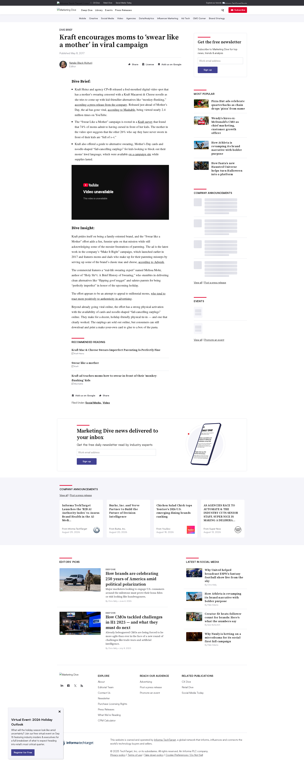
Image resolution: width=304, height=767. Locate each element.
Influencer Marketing (167, 18)
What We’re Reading (109, 715)
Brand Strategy (217, 18)
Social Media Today (124, 3)
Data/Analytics (146, 18)
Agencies (131, 18)
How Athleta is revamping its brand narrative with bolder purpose (226, 148)
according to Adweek (151, 262)
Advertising (146, 681)
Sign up (208, 69)
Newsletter (104, 698)
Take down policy (154, 755)
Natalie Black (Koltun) (80, 62)
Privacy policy (118, 755)
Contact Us (104, 692)
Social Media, (93, 402)
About (101, 681)
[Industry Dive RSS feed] (82, 685)
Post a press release (215, 282)
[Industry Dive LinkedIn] (62, 685)
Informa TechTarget (165, 739)
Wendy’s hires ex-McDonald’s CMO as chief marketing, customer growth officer (225, 125)
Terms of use (135, 755)
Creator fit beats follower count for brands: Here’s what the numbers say (223, 617)
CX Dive (96, 3)
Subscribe (239, 10)
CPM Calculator (107, 720)
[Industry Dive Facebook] (68, 685)
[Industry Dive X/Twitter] (75, 685)
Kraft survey (145, 122)
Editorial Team (106, 687)
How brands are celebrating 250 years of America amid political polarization (132, 579)
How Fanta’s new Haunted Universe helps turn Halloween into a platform (226, 168)
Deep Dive (87, 10)
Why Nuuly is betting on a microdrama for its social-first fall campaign (223, 637)
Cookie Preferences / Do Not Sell (184, 755)
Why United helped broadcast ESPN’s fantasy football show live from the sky (224, 575)
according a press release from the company (101, 105)
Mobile (82, 18)
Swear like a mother (85, 363)
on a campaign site (140, 154)
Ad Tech (185, 18)
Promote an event (214, 339)
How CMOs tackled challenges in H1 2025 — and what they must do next (134, 622)
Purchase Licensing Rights (112, 703)
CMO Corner (199, 18)
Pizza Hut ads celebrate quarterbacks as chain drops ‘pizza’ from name (228, 104)
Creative (93, 18)
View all (198, 282)
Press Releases (123, 10)
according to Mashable (121, 110)
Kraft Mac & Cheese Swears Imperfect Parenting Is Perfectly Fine (116, 350)
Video (120, 18)
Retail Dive (107, 3)
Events (109, 10)
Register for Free (23, 752)
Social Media (107, 18)
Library (99, 10)
